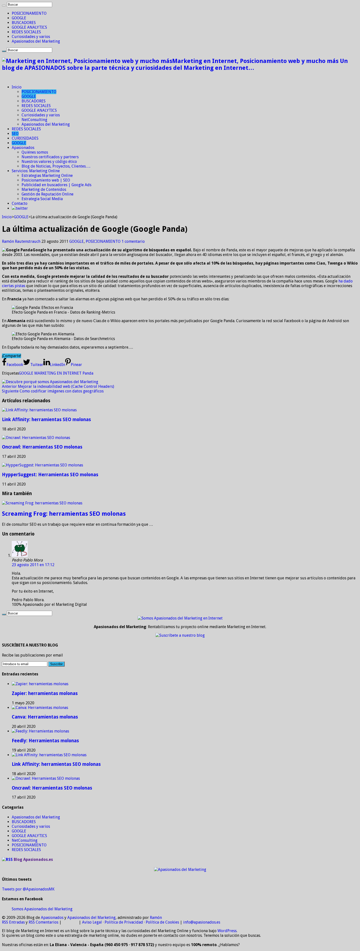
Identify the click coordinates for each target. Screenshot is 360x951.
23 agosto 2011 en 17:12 (33, 564)
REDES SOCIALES (26, 32)
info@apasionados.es (201, 922)
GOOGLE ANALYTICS (29, 27)
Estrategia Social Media (42, 198)
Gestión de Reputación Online (47, 194)
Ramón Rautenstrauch (21, 241)
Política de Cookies (162, 922)
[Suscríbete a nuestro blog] (180, 635)
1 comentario (133, 241)
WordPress (227, 930)
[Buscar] (4, 5)
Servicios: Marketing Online (36, 171)
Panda (88, 373)
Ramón (156, 917)
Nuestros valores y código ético (49, 161)
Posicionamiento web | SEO (46, 180)
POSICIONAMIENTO (29, 13)
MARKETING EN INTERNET (58, 373)
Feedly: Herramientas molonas (45, 740)
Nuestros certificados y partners (50, 157)
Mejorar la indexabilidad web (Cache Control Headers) (58, 386)
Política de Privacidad (124, 922)
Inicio (17, 87)
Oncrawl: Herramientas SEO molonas (42, 447)
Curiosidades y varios (31, 36)
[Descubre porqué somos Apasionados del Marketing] (50, 381)
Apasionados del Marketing (36, 41)
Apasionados (23, 147)
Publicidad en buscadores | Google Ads (56, 185)
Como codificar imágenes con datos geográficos (53, 391)
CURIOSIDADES (25, 138)
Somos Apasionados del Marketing (42, 909)
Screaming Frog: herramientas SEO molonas (64, 513)
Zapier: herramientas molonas (45, 693)
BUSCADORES (24, 22)
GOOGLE (19, 18)
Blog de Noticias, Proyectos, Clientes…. (56, 166)
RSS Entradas (13, 922)
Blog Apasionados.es (33, 859)
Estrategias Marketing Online (47, 175)
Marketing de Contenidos (44, 189)
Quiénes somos (35, 152)
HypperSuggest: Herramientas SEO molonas (50, 474)
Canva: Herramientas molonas (45, 716)
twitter (22, 208)
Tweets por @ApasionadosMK (28, 889)
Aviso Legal (92, 922)
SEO (15, 133)
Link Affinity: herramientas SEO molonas (46, 419)
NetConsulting (34, 119)
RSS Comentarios (43, 922)
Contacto (19, 203)
